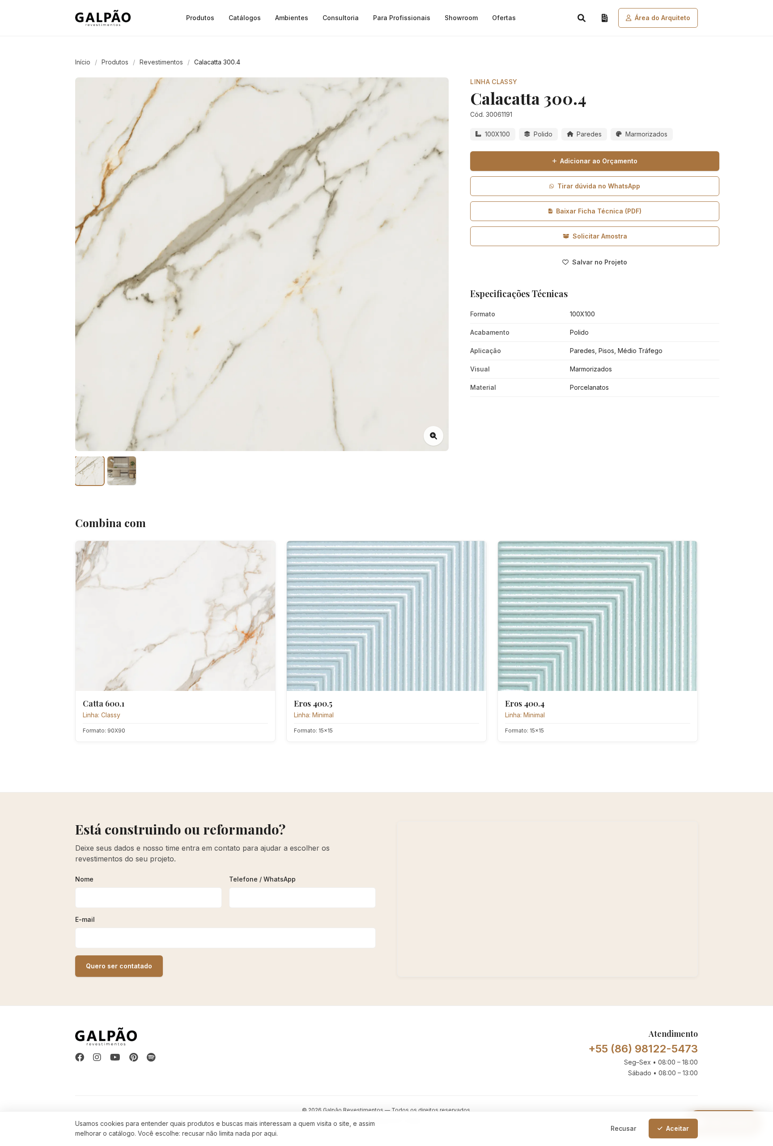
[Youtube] (115, 1057)
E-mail (85, 919)
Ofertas (504, 17)
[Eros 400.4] (597, 616)
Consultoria (341, 17)
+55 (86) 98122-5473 (643, 1048)
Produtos (200, 17)
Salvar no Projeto (599, 262)
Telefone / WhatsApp (262, 879)
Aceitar (677, 1128)
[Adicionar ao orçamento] (262, 554)
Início (82, 62)
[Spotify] (151, 1057)
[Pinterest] (133, 1057)
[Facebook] (79, 1057)
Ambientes (291, 17)
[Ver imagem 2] (121, 470)
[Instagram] (97, 1057)
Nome (84, 879)
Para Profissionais (401, 17)
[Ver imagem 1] (89, 470)
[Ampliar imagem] (433, 436)
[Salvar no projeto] (242, 554)
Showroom (461, 17)
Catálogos (245, 17)
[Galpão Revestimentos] (103, 18)
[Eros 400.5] (386, 616)
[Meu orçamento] (605, 18)
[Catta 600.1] (175, 616)
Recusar (623, 1128)
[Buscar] (581, 18)
